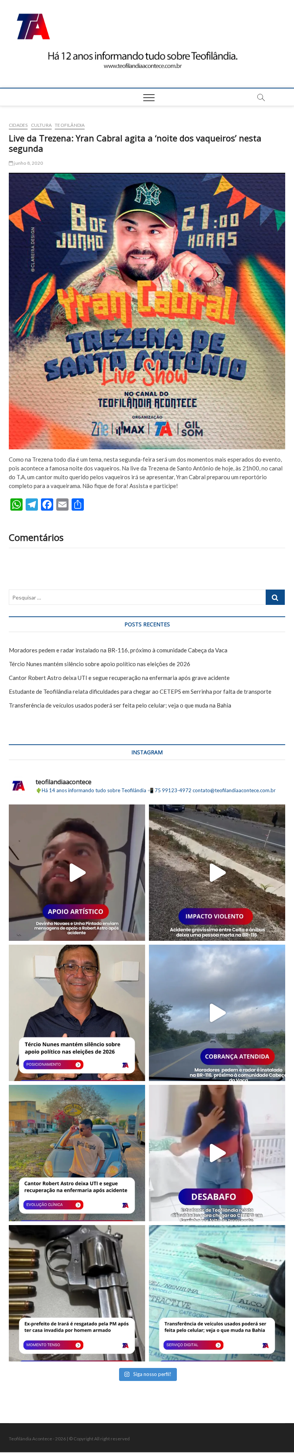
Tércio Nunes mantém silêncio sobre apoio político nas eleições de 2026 (99, 663)
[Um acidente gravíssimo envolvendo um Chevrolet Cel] (217, 872)
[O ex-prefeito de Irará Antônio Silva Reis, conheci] (77, 1293)
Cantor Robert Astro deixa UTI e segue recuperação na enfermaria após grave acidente (119, 677)
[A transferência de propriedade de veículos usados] (217, 1293)
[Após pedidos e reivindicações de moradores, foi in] (217, 1013)
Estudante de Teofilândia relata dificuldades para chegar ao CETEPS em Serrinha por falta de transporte (140, 691)
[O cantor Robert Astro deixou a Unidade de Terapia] (77, 1153)
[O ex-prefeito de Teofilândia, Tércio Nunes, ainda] (77, 1013)
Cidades (18, 125)
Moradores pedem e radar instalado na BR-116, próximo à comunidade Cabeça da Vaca (118, 650)
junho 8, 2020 (28, 163)
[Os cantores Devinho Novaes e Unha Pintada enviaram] (77, 872)
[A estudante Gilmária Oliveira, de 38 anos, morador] (217, 1153)
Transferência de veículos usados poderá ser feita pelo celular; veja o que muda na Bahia (120, 705)
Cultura (41, 125)
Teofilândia (70, 125)
